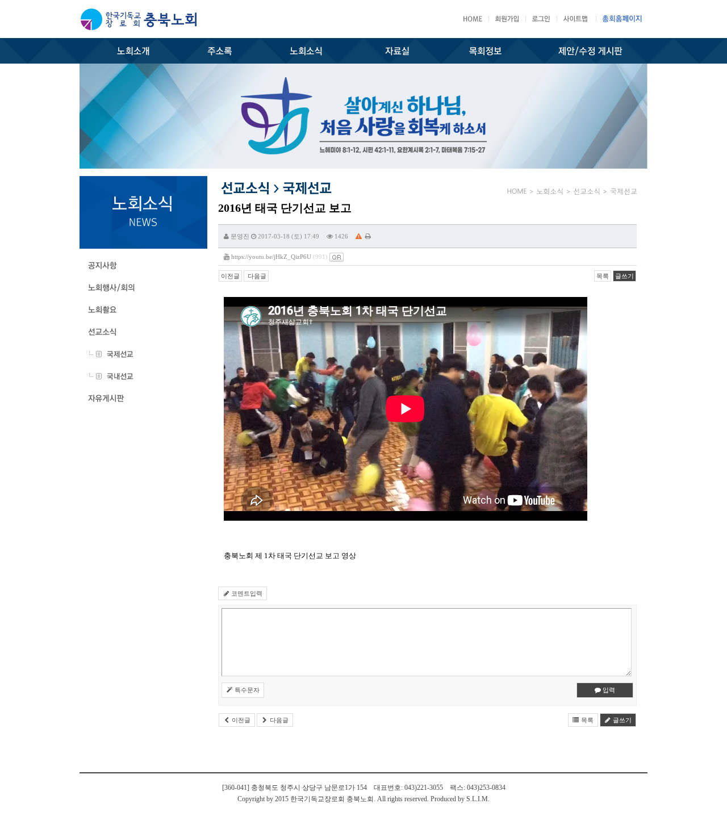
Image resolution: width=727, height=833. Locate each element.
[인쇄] (368, 236)
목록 (602, 276)
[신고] (359, 236)
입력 (608, 690)
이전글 (230, 276)
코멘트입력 (245, 593)
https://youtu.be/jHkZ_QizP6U (271, 256)
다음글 (256, 276)
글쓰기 (624, 276)
